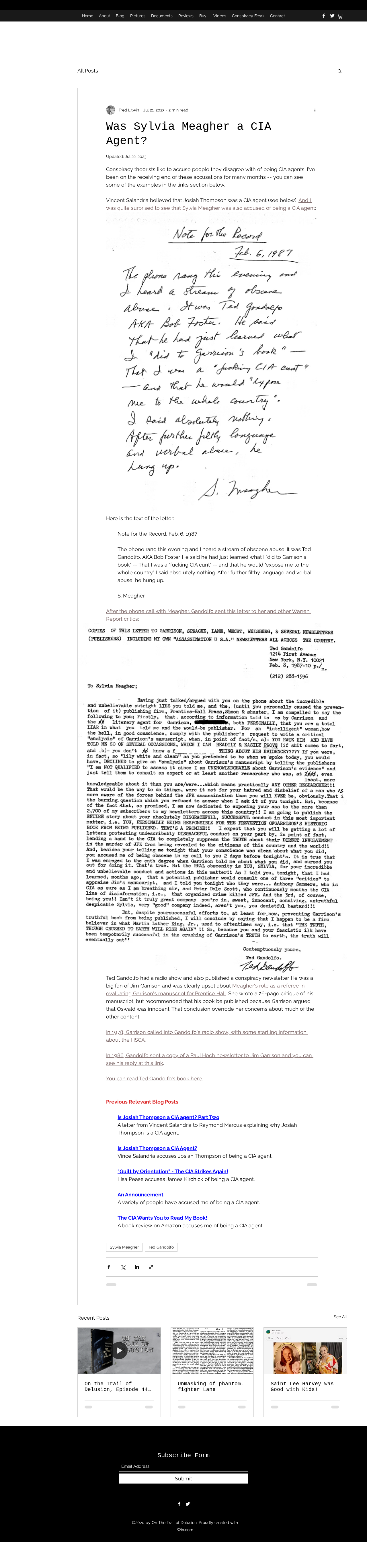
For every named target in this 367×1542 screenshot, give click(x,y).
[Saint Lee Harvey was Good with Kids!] (305, 1351)
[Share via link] (151, 1267)
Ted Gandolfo (161, 1247)
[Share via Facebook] (109, 1267)
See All (340, 1316)
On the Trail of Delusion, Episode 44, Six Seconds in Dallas (118, 1386)
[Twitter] (332, 16)
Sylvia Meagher (124, 1247)
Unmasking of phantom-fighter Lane (211, 1386)
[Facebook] (324, 16)
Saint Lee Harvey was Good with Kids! (302, 1386)
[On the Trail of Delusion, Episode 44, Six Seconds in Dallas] (119, 1351)
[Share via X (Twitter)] (123, 1267)
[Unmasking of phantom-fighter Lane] (212, 1351)
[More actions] (314, 110)
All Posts (87, 71)
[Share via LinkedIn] (137, 1267)
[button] (340, 16)
